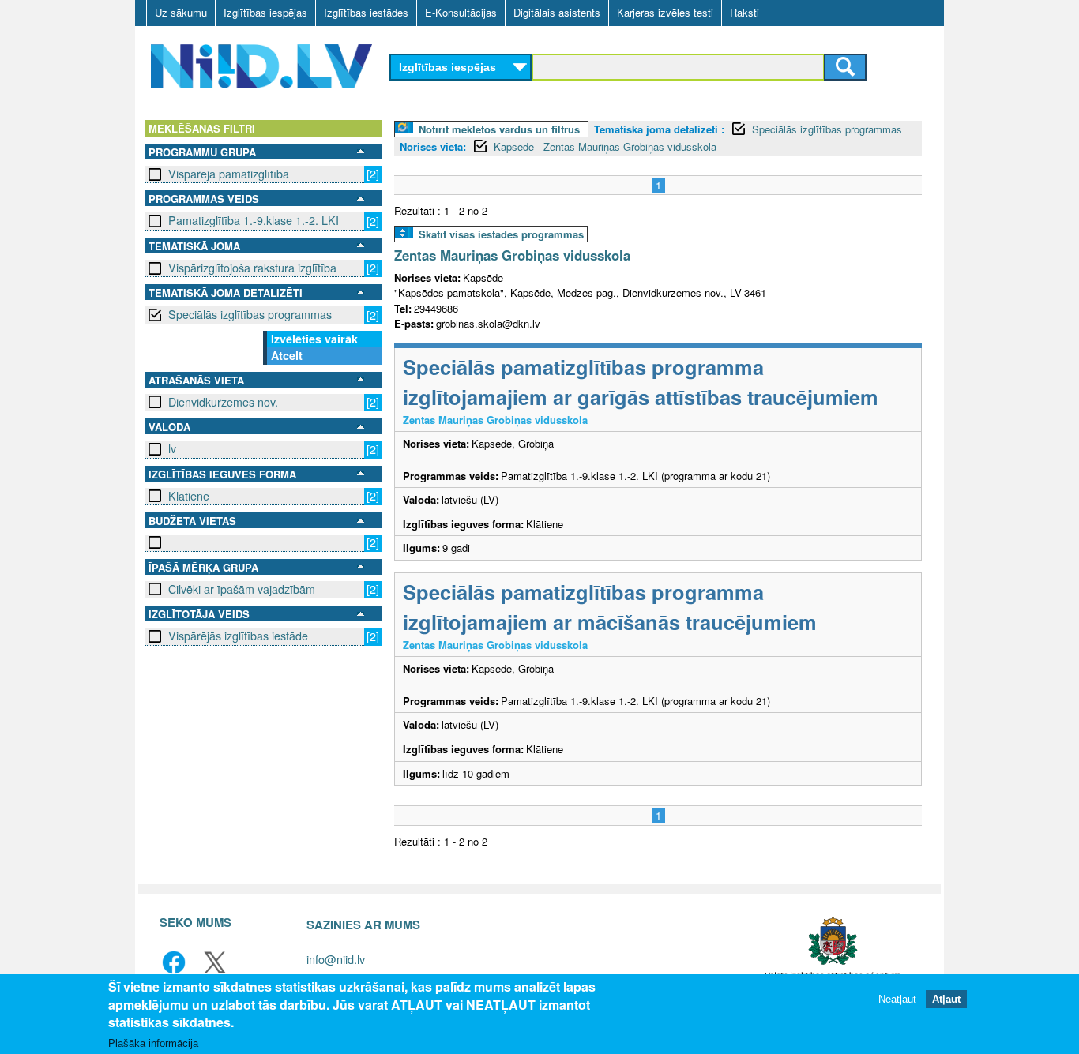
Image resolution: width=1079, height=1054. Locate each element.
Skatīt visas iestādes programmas (501, 234)
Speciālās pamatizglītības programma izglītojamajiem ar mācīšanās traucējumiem (610, 606)
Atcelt (287, 355)
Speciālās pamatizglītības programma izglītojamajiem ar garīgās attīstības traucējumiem (640, 381)
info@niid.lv (335, 959)
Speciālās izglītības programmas (250, 314)
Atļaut (946, 998)
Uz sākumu (181, 12)
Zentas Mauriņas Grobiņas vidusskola (512, 255)
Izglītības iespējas (265, 12)
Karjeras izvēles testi (665, 12)
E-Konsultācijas (461, 12)
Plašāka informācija (153, 1043)
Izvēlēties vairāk (314, 339)
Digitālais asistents (556, 12)
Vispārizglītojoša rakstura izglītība (252, 268)
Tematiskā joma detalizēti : (659, 129)
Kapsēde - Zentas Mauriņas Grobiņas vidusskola (605, 146)
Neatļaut (897, 998)
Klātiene (188, 496)
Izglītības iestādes (366, 12)
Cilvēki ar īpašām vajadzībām (241, 589)
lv (172, 448)
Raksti (744, 12)
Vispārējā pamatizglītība (228, 174)
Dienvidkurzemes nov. (223, 402)
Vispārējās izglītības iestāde (238, 635)
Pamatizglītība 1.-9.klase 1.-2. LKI (253, 220)
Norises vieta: (433, 146)
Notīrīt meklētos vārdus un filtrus (499, 129)
